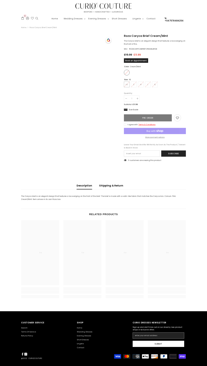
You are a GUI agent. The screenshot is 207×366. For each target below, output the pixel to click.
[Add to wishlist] (177, 117)
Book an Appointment (136, 60)
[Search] (37, 19)
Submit (158, 343)
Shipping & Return (111, 185)
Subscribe (173, 153)
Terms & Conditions (146, 124)
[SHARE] (183, 118)
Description (84, 185)
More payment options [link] (155, 137)
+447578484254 (174, 20)
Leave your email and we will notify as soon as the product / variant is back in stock (154, 146)
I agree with (132, 124)
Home (23, 27)
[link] (40, 292)
